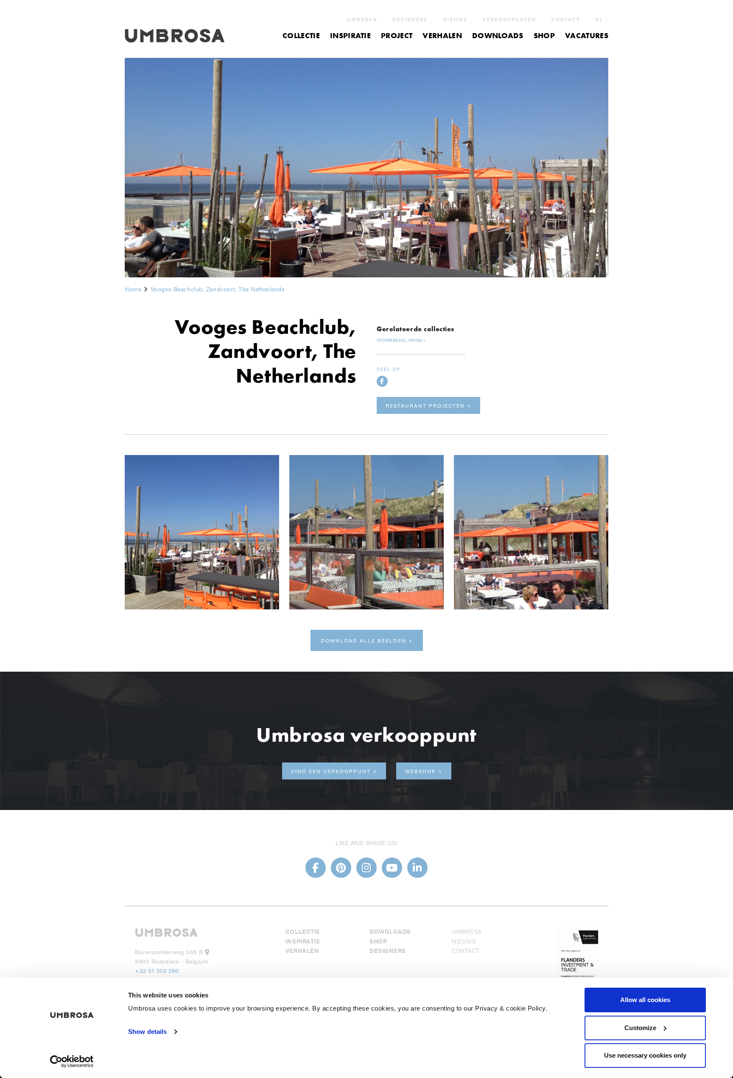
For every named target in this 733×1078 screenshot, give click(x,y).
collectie (301, 35)
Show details (147, 1031)
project (396, 35)
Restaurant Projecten (425, 405)
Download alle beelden (363, 640)
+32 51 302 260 (157, 970)
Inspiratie (350, 35)
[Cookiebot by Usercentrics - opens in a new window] (72, 1061)
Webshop (420, 771)
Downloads (497, 35)
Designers (410, 19)
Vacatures (586, 35)
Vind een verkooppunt (331, 771)
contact (565, 19)
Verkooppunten (509, 19)
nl (599, 19)
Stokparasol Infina (399, 340)
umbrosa (362, 19)
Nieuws (455, 19)
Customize (640, 1027)
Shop (544, 35)
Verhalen (442, 35)
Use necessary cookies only (645, 1055)
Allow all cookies (645, 999)
